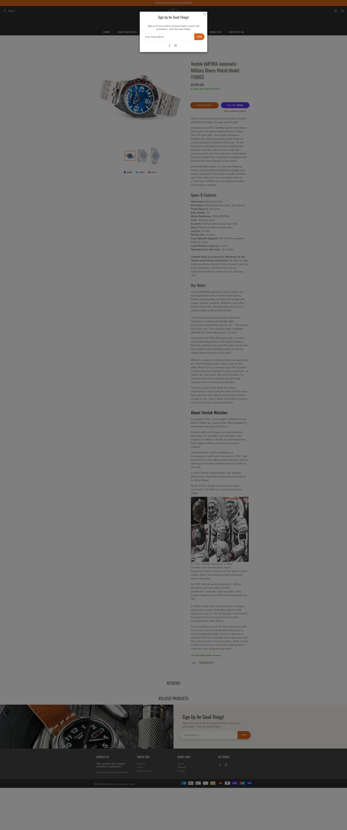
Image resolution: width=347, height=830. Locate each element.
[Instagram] (175, 45)
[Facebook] (169, 45)
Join (199, 37)
